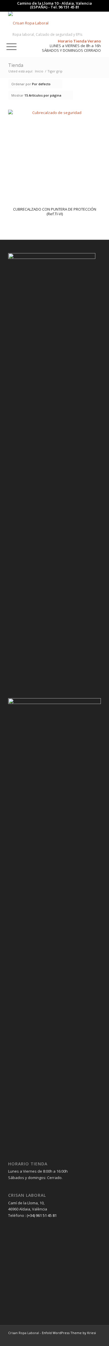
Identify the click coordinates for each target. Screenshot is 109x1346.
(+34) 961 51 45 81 (42, 1215)
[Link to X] (96, 1338)
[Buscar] (6, 23)
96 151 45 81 (68, 7)
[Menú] (9, 46)
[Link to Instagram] (87, 1338)
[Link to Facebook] (79, 1338)
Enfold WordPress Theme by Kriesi (69, 1333)
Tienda (15, 65)
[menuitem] (6, 23)
